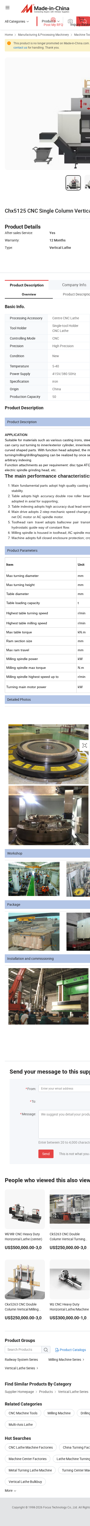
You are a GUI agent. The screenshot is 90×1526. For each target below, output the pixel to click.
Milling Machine (59, 1413)
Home (9, 34)
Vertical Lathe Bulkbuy (25, 1481)
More (9, 1490)
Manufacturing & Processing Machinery (43, 34)
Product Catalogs (72, 1349)
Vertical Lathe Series (20, 1368)
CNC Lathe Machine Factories (31, 1447)
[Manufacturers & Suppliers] (45, 8)
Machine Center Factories (28, 1458)
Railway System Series (21, 1359)
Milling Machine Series (64, 1359)
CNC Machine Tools (23, 1413)
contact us (20, 47)
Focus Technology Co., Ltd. (60, 1507)
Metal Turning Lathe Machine (30, 1470)
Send (46, 1153)
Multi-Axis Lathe (21, 1424)
